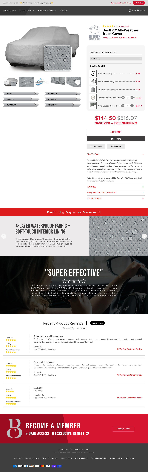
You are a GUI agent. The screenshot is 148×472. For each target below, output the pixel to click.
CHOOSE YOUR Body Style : (103, 52)
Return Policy (116, 458)
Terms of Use (66, 458)
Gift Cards (129, 458)
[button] (10, 10)
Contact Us (53, 458)
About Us (18, 458)
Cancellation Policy (99, 458)
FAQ (44, 458)
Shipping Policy (32, 458)
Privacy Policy (81, 458)
